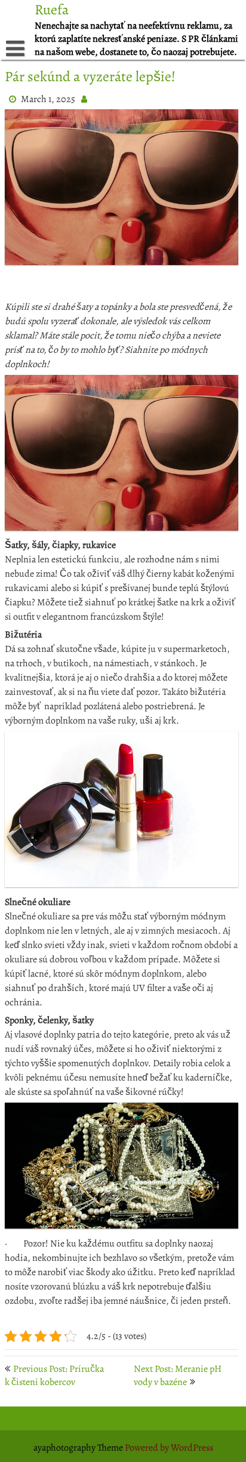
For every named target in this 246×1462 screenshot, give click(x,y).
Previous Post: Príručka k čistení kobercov (54, 1375)
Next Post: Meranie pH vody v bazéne (178, 1375)
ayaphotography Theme (79, 1447)
